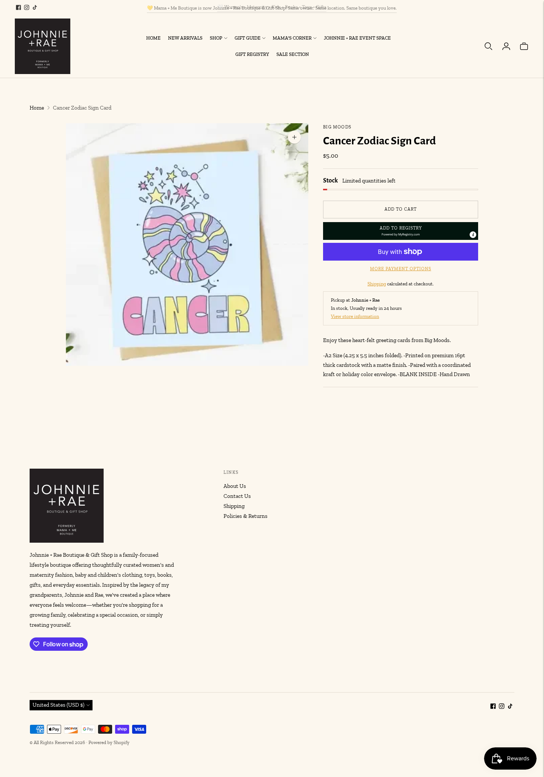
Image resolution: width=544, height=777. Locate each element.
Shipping (376, 284)
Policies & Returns (246, 516)
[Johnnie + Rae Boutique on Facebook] (18, 7)
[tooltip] (473, 234)
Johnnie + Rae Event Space (357, 38)
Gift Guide (248, 38)
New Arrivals (185, 38)
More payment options (400, 268)
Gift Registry (252, 54)
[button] (400, 231)
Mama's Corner (292, 38)
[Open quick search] (488, 46)
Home (153, 38)
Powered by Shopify (109, 742)
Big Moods (337, 127)
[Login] (506, 46)
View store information (355, 316)
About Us (235, 486)
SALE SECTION (292, 54)
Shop (216, 38)
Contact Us (237, 496)
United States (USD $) (58, 704)
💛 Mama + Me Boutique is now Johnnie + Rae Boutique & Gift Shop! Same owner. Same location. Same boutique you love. (272, 7)
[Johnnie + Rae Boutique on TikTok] (34, 7)
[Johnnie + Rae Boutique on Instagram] (26, 7)
